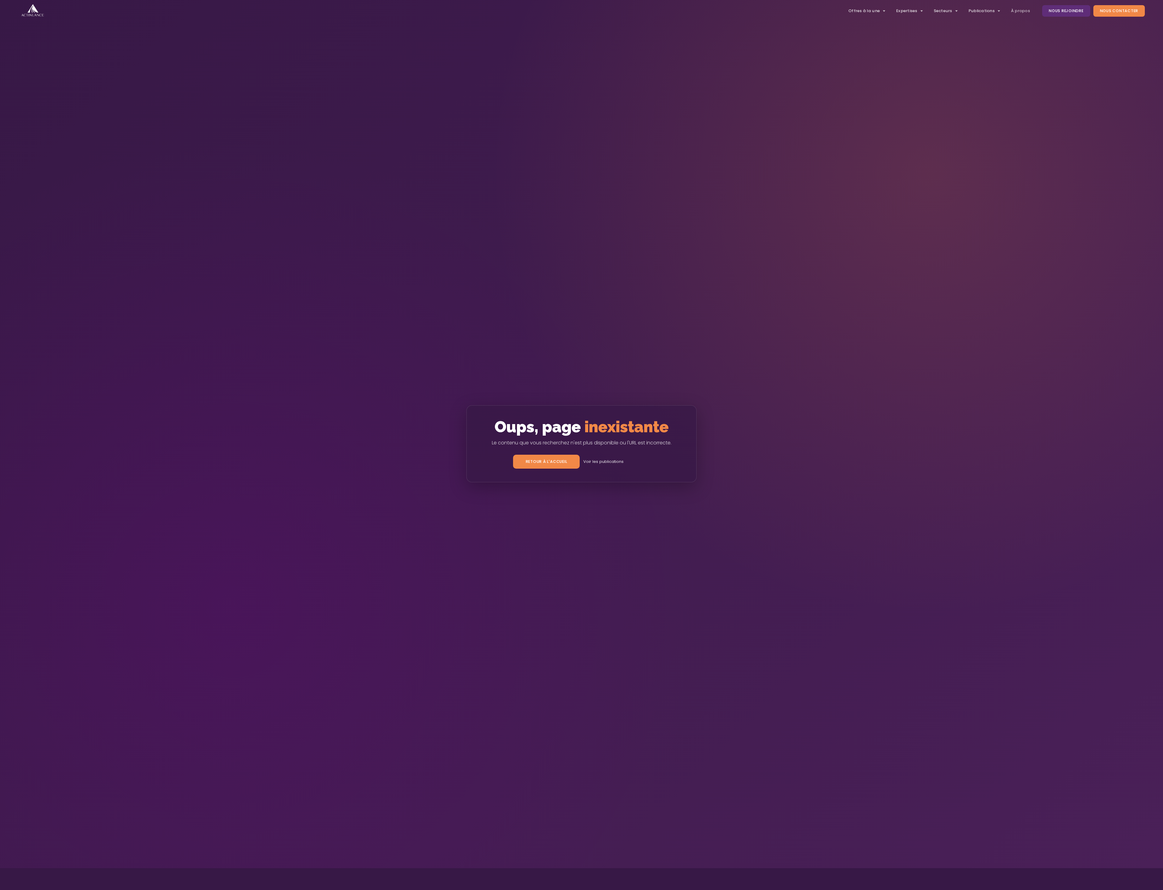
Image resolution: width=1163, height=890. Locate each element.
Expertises (906, 11)
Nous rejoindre (1066, 10)
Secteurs (943, 11)
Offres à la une (864, 11)
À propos (1020, 11)
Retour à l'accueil (546, 461)
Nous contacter (1119, 10)
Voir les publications (603, 461)
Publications (982, 11)
